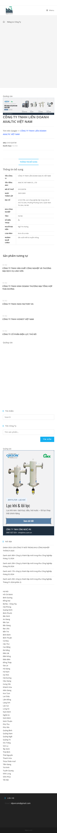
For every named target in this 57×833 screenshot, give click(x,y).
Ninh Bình (7, 718)
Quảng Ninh (7, 610)
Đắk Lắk (6, 653)
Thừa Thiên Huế (9, 761)
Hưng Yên (7, 684)
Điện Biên (6, 659)
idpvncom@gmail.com (20, 803)
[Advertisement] (28, 53)
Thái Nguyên (8, 755)
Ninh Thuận (7, 721)
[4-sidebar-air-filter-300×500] (28, 492)
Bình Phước (7, 613)
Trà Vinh (6, 767)
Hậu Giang (7, 681)
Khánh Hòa (7, 687)
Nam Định (7, 712)
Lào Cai (6, 706)
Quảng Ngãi (7, 736)
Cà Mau (6, 641)
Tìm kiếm (47, 439)
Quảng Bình (7, 730)
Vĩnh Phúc (7, 777)
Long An (6, 709)
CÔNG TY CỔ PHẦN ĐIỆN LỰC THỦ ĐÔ (19, 334)
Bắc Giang (7, 625)
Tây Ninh (6, 749)
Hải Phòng (7, 607)
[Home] (4, 22)
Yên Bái (6, 780)
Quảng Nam (7, 733)
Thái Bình (6, 752)
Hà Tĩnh (6, 675)
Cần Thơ (6, 644)
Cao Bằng (6, 647)
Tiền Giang (7, 764)
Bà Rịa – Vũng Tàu (10, 604)
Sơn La (5, 746)
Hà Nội (15, 146)
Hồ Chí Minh (8, 594)
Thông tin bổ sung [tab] (28, 162)
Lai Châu (6, 696)
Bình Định (7, 635)
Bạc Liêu (6, 628)
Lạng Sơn (6, 702)
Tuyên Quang (8, 770)
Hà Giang (6, 668)
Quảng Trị (7, 739)
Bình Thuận (7, 638)
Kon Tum (6, 693)
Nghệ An (6, 715)
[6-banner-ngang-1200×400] (28, 106)
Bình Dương (7, 597)
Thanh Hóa (7, 758)
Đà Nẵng (6, 650)
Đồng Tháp (7, 662)
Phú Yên (6, 727)
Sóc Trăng (7, 743)
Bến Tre (6, 631)
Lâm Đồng (7, 699)
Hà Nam (6, 671)
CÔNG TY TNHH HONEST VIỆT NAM (18, 319)
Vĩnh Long (7, 773)
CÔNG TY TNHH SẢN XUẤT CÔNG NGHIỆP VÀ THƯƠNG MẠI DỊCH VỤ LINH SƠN (26, 269)
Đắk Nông (7, 656)
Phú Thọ (6, 724)
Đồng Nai (6, 600)
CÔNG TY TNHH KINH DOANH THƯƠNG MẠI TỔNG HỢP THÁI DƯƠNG (27, 287)
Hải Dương (7, 678)
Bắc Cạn (6, 622)
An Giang (6, 619)
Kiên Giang (7, 690)
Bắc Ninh (6, 616)
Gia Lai (5, 665)
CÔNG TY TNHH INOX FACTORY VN (17, 304)
